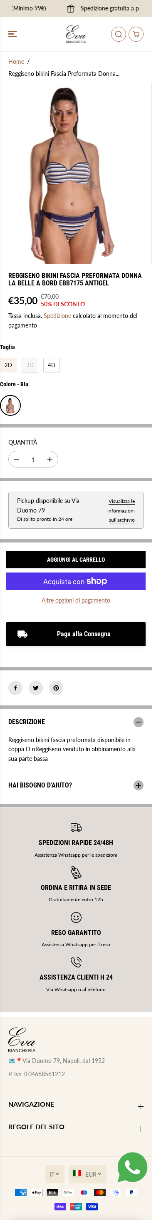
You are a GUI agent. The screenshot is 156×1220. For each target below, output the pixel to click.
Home (16, 61)
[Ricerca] (118, 34)
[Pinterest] (56, 688)
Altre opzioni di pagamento (76, 600)
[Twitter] (36, 688)
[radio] (8, 365)
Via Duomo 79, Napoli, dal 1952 (63, 1060)
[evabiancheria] (76, 34)
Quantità (22, 442)
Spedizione (57, 315)
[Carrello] (136, 34)
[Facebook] (15, 688)
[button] (13, 34)
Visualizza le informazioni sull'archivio (121, 510)
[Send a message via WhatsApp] (132, 1167)
